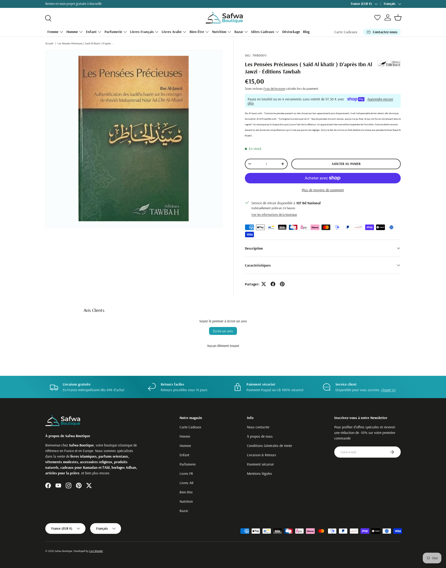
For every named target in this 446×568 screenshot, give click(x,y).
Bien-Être (197, 31)
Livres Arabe (172, 31)
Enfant (91, 31)
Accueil (49, 43)
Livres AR (186, 482)
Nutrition (219, 31)
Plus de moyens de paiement (323, 190)
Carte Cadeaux (345, 32)
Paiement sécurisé (260, 464)
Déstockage (291, 31)
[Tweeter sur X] (263, 284)
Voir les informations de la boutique (274, 214)
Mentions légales (259, 473)
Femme (53, 31)
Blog (306, 31)
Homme (72, 31)
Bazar (238, 31)
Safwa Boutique (63, 551)
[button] (398, 17)
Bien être (186, 492)
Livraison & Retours (261, 454)
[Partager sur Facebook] (273, 284)
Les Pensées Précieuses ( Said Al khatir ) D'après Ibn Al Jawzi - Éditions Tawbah (85, 43)
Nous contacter (258, 427)
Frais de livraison (274, 88)
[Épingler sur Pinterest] (282, 284)
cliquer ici (388, 389)
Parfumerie (113, 31)
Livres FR (186, 473)
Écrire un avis (223, 331)
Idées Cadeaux (262, 31)
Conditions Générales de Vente (269, 445)
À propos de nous (260, 436)
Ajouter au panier (346, 164)
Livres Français (142, 31)
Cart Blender (96, 551)
